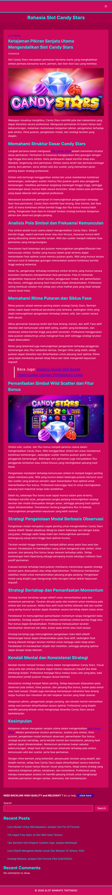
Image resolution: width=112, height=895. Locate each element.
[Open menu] (105, 6)
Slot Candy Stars (61, 151)
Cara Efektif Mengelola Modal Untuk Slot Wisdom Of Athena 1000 (45, 850)
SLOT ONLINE (14, 36)
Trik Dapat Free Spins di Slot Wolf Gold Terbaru (35, 834)
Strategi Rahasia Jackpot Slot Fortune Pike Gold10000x (39, 858)
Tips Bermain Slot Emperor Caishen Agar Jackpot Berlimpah (42, 842)
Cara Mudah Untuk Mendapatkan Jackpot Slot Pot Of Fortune (43, 826)
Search (8, 803)
